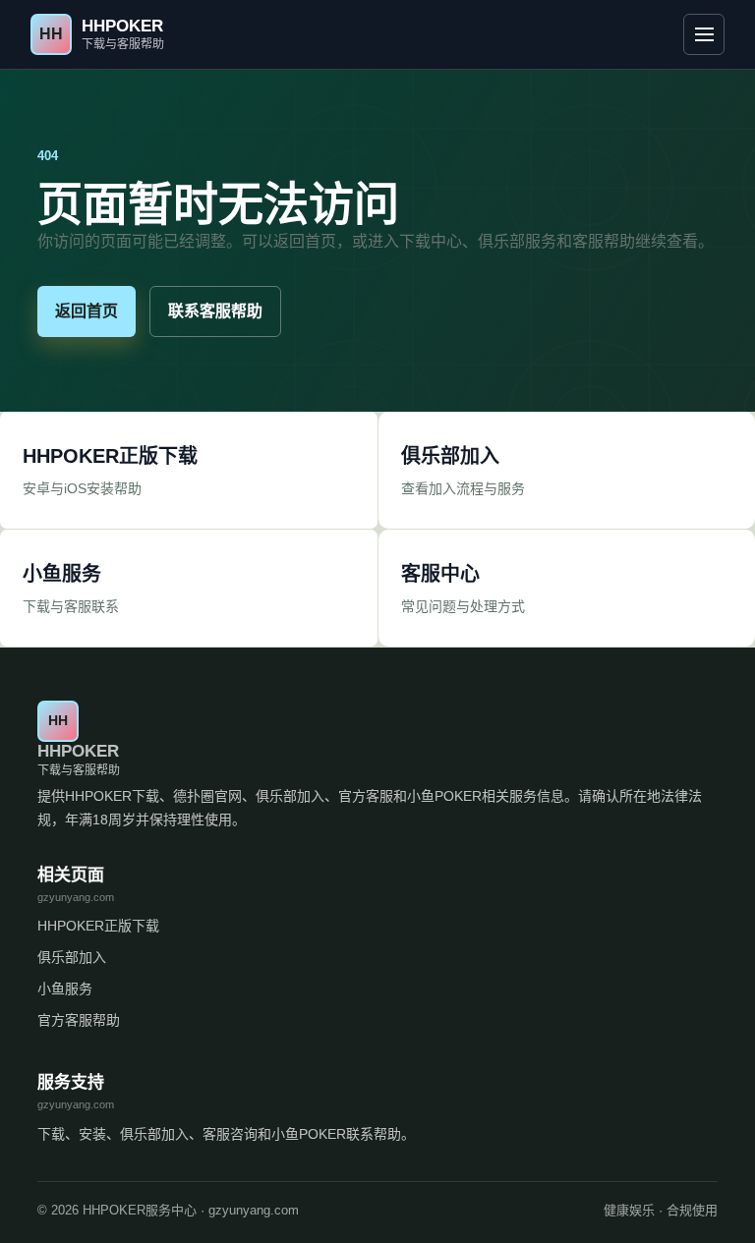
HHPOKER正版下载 (98, 925)
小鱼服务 (64, 988)
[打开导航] (704, 34)
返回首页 (86, 311)
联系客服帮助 (215, 311)
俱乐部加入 (71, 957)
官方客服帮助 (78, 1020)
